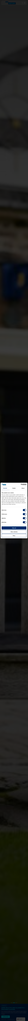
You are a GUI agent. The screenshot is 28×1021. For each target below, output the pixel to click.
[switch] (25, 514)
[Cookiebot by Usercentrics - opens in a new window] (21, 484)
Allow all (14, 528)
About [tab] (23, 488)
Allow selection (14, 531)
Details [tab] (14, 488)
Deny (14, 535)
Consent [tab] (5, 488)
